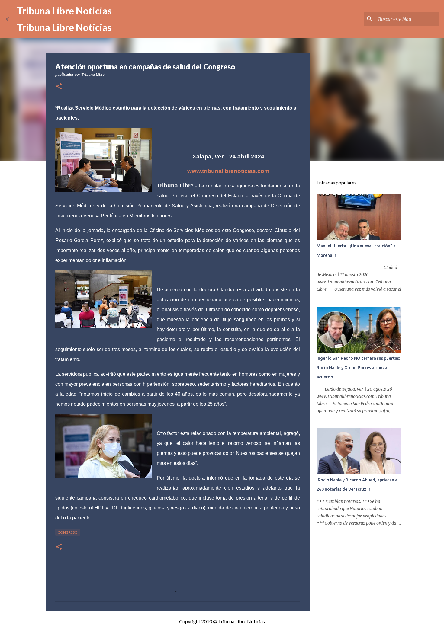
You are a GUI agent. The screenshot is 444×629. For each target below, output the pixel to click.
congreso (68, 532)
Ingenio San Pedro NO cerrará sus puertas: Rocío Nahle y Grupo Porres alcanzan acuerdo (358, 367)
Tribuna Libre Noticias (64, 11)
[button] (59, 87)
